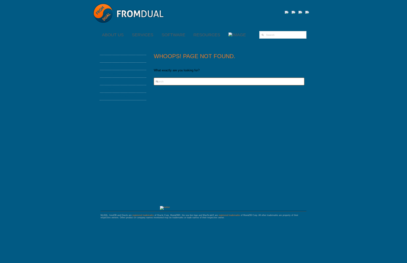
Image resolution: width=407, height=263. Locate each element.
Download (113, 88)
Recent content (120, 96)
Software (173, 34)
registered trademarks (143, 215)
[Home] (129, 26)
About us (113, 34)
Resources (206, 34)
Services (142, 34)
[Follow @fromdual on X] (165, 207)
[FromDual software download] (237, 34)
